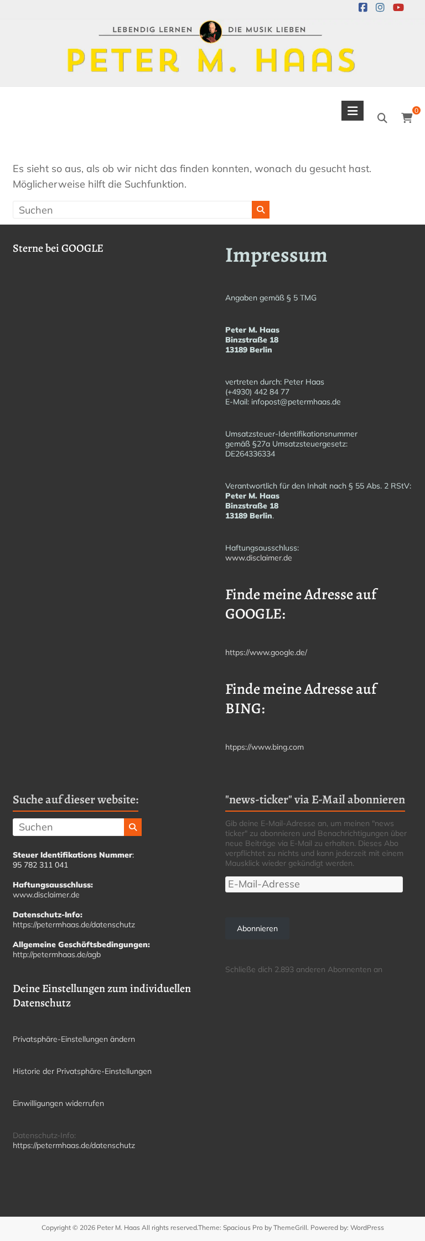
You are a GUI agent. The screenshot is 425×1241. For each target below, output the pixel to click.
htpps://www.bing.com (264, 747)
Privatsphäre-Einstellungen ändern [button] (74, 1039)
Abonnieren (257, 928)
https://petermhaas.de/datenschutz (74, 925)
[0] (406, 118)
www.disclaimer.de (258, 558)
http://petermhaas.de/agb (57, 954)
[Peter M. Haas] (212, 26)
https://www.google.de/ (266, 652)
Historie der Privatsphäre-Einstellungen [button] (82, 1071)
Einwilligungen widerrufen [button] (58, 1103)
